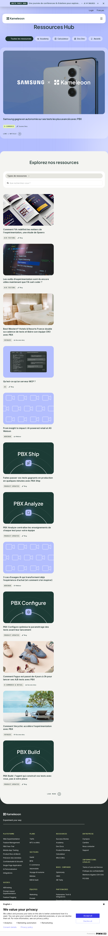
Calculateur (60, 854)
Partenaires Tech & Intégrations (63, 896)
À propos (86, 839)
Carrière (86, 843)
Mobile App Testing (10, 850)
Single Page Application (12, 865)
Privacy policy (27, 927)
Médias (32, 876)
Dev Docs (60, 846)
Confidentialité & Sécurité (13, 862)
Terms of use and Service (93, 867)
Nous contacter (88, 846)
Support (86, 850)
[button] (100, 9)
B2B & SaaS (34, 880)
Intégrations (7, 873)
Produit (32, 898)
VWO (58, 876)
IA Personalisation (10, 869)
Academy (59, 843)
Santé (32, 857)
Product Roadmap (63, 850)
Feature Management (11, 843)
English (6, 904)
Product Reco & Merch (11, 854)
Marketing (33, 895)
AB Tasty (59, 880)
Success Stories (62, 839)
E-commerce (35, 865)
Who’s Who (60, 858)
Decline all (87, 921)
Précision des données (12, 858)
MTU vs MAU (35, 843)
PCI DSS (86, 878)
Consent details (9, 927)
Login (91, 10)
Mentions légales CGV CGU (93, 875)
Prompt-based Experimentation (9, 892)
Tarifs (32, 839)
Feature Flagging (9, 897)
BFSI (31, 861)
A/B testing (7, 888)
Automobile (34, 869)
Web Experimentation (11, 839)
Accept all (88, 916)
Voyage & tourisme (37, 872)
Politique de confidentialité (93, 871)
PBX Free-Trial (8, 846)
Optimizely (60, 872)
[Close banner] (103, 3)
